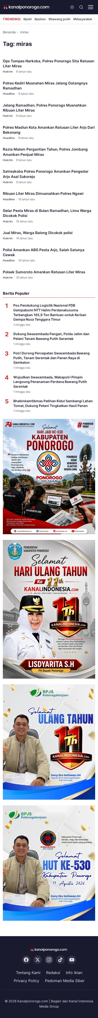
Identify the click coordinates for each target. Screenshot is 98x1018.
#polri (27, 19)
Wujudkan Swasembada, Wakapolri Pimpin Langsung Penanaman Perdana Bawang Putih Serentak (50, 381)
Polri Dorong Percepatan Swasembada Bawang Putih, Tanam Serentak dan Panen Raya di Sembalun (51, 357)
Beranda (9, 32)
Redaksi (53, 972)
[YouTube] (72, 959)
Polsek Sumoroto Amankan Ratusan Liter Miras (44, 272)
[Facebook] (26, 959)
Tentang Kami (28, 972)
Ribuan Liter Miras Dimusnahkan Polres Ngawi (43, 193)
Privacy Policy (26, 980)
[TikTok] (60, 959)
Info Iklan (74, 972)
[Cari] (81, 7)
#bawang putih (59, 19)
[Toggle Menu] (90, 7)
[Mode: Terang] (72, 7)
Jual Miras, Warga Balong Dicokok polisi (38, 232)
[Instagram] (49, 959)
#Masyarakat (82, 19)
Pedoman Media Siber (64, 980)
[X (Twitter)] (37, 959)
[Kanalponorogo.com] (26, 7)
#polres (40, 19)
